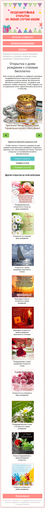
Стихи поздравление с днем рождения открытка (22, 458)
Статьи (23, 49)
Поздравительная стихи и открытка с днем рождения (22, 426)
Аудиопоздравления (22, 43)
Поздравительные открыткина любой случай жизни (22, 15)
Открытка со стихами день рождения (22, 237)
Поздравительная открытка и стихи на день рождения (22, 207)
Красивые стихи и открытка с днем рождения (22, 301)
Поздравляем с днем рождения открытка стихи (22, 364)
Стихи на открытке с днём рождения (22, 488)
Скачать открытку (22, 159)
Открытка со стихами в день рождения (22, 394)
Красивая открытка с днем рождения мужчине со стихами (22, 332)
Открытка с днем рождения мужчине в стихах (22, 269)
